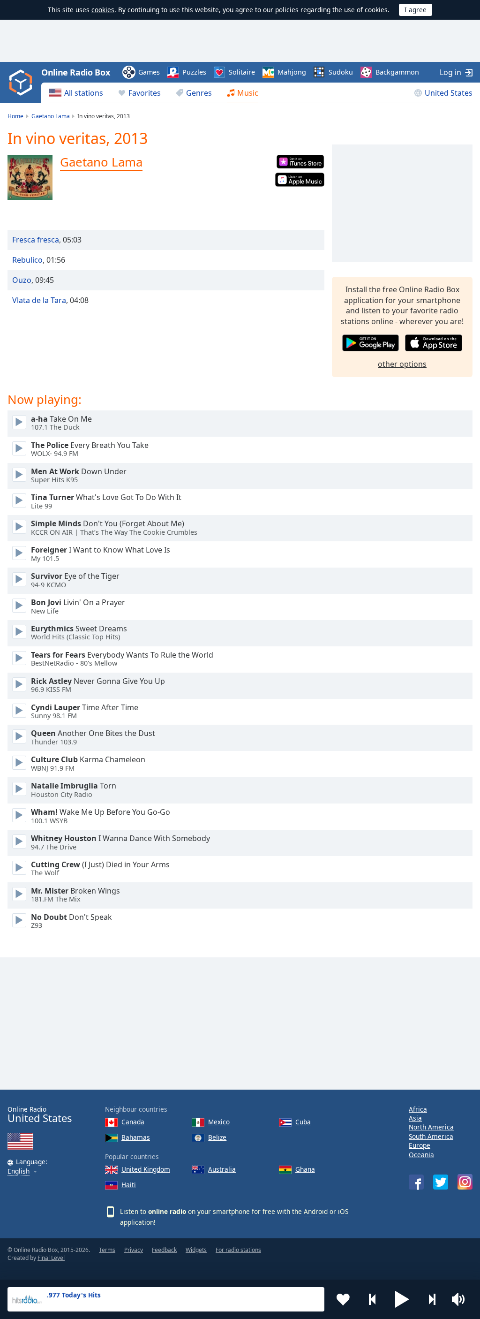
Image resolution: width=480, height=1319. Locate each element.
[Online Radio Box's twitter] (440, 1182)
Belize (217, 1137)
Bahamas (135, 1137)
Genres (199, 93)
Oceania (421, 1154)
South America (431, 1136)
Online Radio (40, 1115)
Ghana (305, 1169)
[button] (402, 1299)
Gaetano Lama (101, 161)
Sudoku (341, 72)
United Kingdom (145, 1169)
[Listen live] (19, 422)
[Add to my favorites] (343, 1299)
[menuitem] (76, 93)
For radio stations (238, 1250)
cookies (102, 9)
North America (431, 1126)
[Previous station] (372, 1299)
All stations (83, 93)
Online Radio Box (75, 72)
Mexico (219, 1121)
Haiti (128, 1184)
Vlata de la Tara (39, 300)
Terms (107, 1250)
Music (247, 93)
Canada (132, 1121)
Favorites (144, 93)
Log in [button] (450, 72)
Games (149, 72)
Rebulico (27, 260)
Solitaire (242, 72)
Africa (418, 1109)
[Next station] (431, 1299)
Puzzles (194, 72)
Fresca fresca (35, 240)
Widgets (196, 1250)
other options (402, 364)
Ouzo (21, 280)
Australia (222, 1169)
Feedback (164, 1250)
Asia (415, 1118)
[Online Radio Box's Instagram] (465, 1182)
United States (448, 93)
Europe (419, 1145)
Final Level (51, 1258)
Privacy (133, 1250)
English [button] (19, 1171)
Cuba (303, 1121)
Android (316, 1211)
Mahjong (292, 72)
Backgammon (397, 72)
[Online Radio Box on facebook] (416, 1182)
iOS (343, 1211)
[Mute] (461, 1299)
